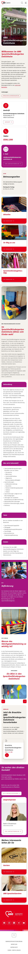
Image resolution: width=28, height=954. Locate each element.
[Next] (25, 701)
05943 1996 (8, 139)
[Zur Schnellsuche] (21, 3)
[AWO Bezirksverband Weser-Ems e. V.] (5, 3)
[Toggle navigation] (25, 3)
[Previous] (3, 701)
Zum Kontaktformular (12, 163)
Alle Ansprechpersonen (11, 793)
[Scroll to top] (14, 935)
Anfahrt (7, 122)
